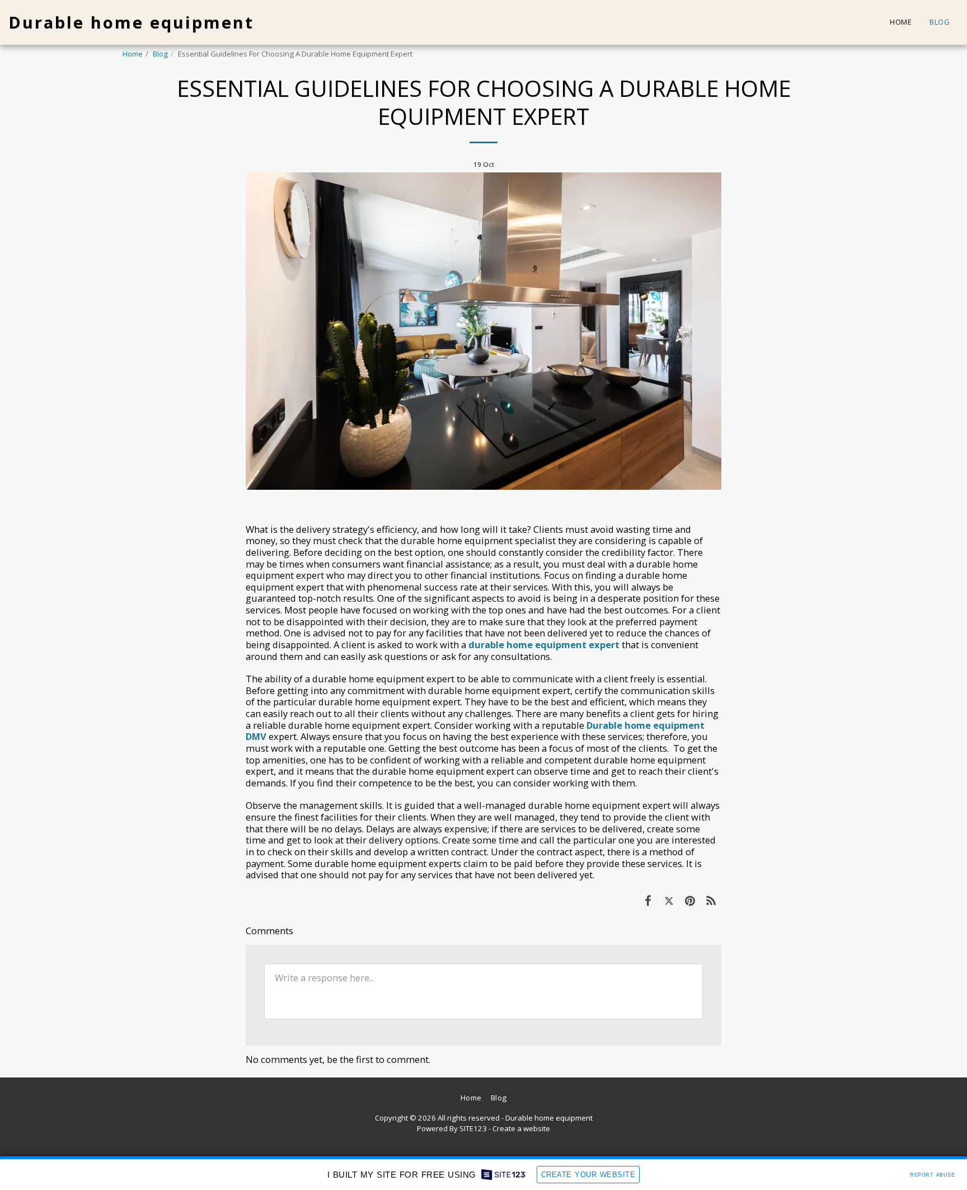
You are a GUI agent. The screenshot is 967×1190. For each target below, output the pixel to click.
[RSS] (711, 900)
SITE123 (473, 1128)
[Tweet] (669, 900)
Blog (160, 54)
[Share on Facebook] (647, 900)
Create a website (521, 1128)
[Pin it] (689, 900)
